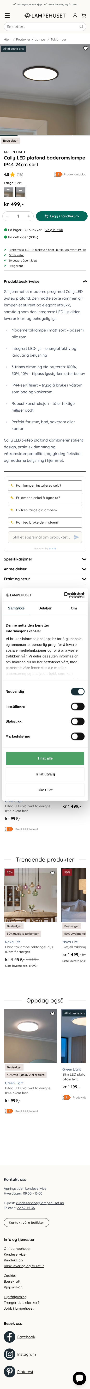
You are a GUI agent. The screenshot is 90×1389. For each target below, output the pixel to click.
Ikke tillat (45, 790)
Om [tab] (74, 608)
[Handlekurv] (83, 15)
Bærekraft (12, 1281)
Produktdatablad (75, 174)
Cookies (10, 1275)
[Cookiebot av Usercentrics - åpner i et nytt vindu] (64, 595)
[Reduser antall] (7, 216)
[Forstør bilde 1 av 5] (45, 89)
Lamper (40, 39)
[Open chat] (79, 1378)
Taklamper (58, 39)
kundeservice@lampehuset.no (40, 1203)
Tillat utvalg (45, 774)
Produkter (23, 39)
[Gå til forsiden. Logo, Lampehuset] (45, 15)
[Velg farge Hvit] (8, 192)
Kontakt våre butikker (26, 1222)
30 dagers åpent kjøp (29, 4)
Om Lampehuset (17, 1248)
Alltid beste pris (13, 48)
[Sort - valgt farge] (20, 192)
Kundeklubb (13, 1260)
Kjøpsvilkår (13, 1287)
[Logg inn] (75, 15)
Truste (52, 548)
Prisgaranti (16, 266)
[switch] (77, 706)
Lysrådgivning (15, 1297)
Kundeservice (14, 1254)
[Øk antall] (28, 216)
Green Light (15, 152)
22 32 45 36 (26, 1208)
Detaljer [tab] (45, 608)
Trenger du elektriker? (21, 1302)
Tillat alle (45, 758)
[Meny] (7, 15)
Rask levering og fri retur (63, 4)
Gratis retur (16, 255)
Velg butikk (54, 230)
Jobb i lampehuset (19, 1308)
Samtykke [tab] (16, 608)
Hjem (8, 39)
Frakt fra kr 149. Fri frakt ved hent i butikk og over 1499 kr (47, 250)
